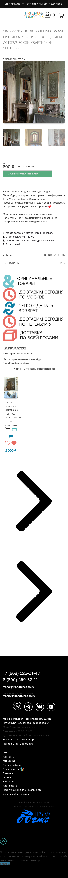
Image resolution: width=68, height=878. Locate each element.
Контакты (8, 756)
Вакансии (8, 781)
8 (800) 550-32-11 (20, 679)
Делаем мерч (11, 769)
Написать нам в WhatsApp (18, 739)
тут (38, 860)
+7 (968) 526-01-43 (21, 673)
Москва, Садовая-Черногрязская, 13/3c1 (27, 718)
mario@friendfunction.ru (18, 686)
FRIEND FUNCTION (14, 59)
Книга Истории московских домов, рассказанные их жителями (12, 413)
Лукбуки (8, 773)
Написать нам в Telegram (18, 743)
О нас (6, 752)
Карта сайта (10, 785)
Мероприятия (25, 353)
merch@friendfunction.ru (19, 695)
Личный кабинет (12, 765)
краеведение (20, 359)
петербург (35, 359)
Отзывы (7, 777)
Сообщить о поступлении (23, 173)
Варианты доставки (14, 347)
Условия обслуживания (17, 794)
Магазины (9, 760)
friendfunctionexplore (16, 362)
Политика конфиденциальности (22, 789)
